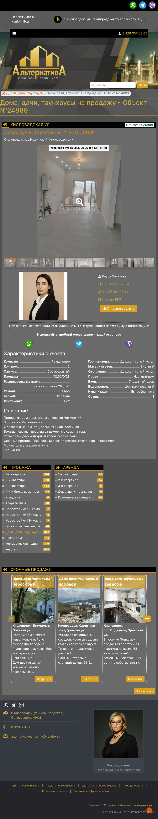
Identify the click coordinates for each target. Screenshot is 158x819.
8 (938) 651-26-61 (115, 284)
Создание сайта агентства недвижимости (130, 805)
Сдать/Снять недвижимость (99, 785)
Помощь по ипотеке (54, 791)
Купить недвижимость (25, 785)
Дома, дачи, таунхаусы (26, 93)
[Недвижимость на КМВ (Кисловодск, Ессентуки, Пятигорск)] (3, 93)
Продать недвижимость (60, 785)
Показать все (144, 691)
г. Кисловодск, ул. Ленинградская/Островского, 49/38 (105, 19)
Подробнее (44, 679)
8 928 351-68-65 (135, 33)
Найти (143, 85)
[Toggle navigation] (13, 33)
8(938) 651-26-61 (114, 292)
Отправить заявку (120, 308)
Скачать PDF (111, 299)
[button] (79, 199)
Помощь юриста (133, 785)
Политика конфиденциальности (93, 791)
